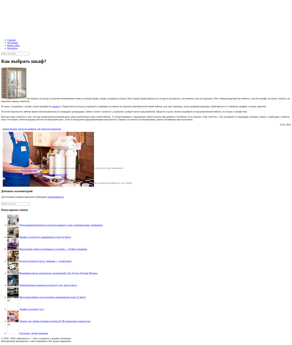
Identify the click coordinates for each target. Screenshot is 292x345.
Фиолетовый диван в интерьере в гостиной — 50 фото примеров (53, 249)
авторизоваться (55, 197)
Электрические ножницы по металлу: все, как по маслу (48, 285)
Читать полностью (29, 170)
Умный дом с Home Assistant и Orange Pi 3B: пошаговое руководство (54, 321)
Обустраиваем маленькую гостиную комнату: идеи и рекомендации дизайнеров (61, 225)
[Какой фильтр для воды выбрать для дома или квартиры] (48, 186)
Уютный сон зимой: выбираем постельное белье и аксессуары (35, 174)
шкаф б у (56, 106)
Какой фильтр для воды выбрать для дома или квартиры (32, 129)
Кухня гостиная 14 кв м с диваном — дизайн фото (45, 261)
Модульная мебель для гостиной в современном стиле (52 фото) (52, 297)
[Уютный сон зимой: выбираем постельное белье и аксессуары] (36, 179)
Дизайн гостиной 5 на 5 (31, 309)
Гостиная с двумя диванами (33, 333)
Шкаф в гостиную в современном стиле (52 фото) (45, 237)
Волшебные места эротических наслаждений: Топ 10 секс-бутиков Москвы (58, 273)
